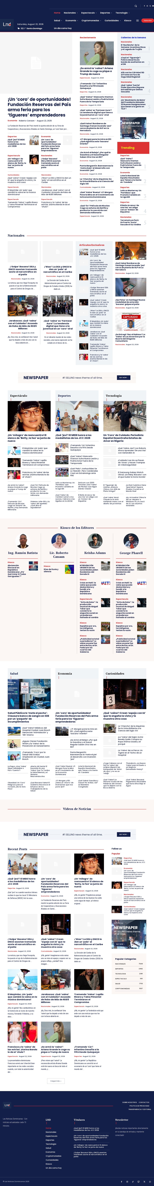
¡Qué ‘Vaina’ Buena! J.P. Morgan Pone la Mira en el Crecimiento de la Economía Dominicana (97, 194)
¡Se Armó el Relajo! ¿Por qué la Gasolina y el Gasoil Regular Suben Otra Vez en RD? (95, 154)
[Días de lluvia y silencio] (69, 569)
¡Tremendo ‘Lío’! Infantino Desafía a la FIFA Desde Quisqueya (93, 86)
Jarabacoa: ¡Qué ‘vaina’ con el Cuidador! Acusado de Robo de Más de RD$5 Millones (56, 192)
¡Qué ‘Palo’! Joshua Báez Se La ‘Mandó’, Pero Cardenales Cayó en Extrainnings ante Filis (84, 472)
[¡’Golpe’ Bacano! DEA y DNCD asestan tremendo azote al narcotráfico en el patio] (67, 159)
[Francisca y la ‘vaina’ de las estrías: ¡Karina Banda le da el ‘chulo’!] (83, 357)
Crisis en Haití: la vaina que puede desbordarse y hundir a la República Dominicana (88, 588)
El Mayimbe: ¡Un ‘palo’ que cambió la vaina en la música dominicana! (22, 192)
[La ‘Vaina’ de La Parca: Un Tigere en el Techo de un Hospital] (109, 752)
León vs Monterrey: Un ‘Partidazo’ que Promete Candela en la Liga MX (130, 193)
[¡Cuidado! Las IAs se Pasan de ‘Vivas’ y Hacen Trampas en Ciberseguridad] (109, 462)
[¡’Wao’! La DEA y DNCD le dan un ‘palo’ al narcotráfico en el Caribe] (58, 251)
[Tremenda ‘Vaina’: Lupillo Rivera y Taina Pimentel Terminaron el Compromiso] (83, 346)
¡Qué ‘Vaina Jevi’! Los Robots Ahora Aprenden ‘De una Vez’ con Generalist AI (132, 450)
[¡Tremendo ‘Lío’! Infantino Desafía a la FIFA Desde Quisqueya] (61, 447)
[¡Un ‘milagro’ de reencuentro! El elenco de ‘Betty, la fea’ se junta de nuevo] (34, 159)
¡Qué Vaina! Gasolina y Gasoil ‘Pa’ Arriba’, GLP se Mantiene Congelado (88, 783)
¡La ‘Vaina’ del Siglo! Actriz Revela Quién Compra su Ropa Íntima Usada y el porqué (130, 740)
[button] (136, 6)
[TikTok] (133, 1182)
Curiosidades (13, 175)
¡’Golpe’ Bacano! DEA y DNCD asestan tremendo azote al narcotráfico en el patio (51, 163)
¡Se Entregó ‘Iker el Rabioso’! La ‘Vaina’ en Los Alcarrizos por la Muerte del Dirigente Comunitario (130, 337)
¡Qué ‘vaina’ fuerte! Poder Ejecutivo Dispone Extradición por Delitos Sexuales (132, 88)
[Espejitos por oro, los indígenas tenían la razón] (105, 626)
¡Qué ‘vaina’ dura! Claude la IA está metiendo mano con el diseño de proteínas (113, 500)
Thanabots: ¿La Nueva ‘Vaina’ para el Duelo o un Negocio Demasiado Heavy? (136, 766)
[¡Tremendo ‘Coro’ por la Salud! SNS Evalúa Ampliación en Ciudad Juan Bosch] (14, 755)
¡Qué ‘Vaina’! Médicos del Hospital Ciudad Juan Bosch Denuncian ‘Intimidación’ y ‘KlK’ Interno (36, 731)
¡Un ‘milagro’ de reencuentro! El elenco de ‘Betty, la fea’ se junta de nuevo (17, 163)
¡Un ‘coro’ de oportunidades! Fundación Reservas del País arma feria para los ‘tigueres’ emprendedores (39, 107)
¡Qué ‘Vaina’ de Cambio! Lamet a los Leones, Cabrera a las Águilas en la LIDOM (65, 498)
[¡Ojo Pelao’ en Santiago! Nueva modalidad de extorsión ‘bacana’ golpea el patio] (130, 287)
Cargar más (55, 1081)
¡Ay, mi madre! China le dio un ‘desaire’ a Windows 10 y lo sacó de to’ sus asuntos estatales (136, 501)
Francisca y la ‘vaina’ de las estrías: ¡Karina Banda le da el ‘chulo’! (55, 204)
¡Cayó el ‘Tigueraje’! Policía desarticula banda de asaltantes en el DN (132, 60)
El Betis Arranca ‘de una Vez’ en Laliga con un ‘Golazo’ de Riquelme (129, 208)
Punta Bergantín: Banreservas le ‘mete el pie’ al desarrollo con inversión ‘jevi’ (96, 168)
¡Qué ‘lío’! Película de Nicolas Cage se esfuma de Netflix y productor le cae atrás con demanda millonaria (95, 209)
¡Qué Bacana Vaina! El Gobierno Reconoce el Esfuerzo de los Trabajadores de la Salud (40, 786)
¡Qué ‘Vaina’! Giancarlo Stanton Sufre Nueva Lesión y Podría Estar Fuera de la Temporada (97, 99)
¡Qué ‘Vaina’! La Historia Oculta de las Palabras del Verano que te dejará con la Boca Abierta (112, 783)
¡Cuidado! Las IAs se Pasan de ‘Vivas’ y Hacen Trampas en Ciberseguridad (131, 462)
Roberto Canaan (27, 120)
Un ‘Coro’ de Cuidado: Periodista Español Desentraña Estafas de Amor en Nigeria (123, 438)
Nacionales (46, 156)
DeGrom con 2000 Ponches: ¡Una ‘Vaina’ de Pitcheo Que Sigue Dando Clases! (87, 485)
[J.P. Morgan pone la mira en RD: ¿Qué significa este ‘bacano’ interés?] (61, 731)
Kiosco (11, 562)
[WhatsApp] (150, 1182)
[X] (150, 6)
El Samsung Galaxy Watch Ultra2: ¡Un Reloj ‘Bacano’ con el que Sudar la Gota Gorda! (132, 474)
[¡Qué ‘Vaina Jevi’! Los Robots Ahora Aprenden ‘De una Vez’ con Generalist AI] (109, 450)
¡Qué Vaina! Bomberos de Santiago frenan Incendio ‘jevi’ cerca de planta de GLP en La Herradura (96, 127)
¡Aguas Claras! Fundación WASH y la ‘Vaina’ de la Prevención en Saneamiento (36, 743)
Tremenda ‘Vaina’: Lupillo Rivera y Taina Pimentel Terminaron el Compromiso (23, 204)
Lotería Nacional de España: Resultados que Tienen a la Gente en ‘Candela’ (130, 178)
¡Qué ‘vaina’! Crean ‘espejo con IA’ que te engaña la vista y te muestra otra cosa (22, 180)
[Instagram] (147, 6)
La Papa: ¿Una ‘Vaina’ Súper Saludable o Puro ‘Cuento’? (17, 768)
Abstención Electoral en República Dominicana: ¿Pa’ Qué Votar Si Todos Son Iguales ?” (17, 571)
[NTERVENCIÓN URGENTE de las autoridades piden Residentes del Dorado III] (105, 565)
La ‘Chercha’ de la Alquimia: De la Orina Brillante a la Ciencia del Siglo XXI (96, 181)
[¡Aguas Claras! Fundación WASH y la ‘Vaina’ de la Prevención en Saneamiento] (14, 743)
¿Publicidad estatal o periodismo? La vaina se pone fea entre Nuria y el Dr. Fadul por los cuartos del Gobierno (89, 645)
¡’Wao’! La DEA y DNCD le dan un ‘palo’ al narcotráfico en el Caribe (56, 180)
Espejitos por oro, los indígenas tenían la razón (88, 628)
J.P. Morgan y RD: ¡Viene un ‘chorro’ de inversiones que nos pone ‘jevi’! (64, 783)
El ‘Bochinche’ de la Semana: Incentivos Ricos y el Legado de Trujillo (133, 47)
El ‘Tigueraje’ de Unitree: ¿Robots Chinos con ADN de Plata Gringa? (111, 488)
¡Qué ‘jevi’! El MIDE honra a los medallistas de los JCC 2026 (17, 142)
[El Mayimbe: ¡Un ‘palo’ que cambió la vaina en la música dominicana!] (83, 323)
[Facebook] (144, 6)
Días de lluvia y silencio (51, 570)
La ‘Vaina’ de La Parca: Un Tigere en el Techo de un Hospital (130, 752)
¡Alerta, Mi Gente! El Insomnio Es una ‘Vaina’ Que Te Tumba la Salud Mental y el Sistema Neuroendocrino (40, 771)
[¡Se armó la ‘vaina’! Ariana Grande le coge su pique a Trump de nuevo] (97, 53)
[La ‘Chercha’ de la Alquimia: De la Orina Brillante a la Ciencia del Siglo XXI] (109, 728)
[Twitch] (138, 1182)
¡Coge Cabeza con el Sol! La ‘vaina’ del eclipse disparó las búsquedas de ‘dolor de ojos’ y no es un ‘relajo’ (112, 768)
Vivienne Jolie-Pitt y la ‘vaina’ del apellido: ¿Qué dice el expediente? (40, 504)
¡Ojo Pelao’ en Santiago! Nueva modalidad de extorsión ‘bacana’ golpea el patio (130, 302)
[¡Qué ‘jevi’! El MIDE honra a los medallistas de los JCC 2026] (34, 140)
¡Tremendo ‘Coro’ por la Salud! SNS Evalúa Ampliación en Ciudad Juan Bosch (35, 756)
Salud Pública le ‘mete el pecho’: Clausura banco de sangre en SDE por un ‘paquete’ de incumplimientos (28, 717)
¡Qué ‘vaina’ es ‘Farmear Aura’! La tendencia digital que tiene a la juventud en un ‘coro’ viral (96, 112)
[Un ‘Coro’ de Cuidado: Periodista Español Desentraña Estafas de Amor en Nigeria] (124, 416)
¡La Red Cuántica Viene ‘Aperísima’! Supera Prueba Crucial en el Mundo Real (136, 488)
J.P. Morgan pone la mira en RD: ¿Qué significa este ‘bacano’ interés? (96, 141)
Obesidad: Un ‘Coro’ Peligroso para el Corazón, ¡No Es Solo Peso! (17, 785)
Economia (12, 121)
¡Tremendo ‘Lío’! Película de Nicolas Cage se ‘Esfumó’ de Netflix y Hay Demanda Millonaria (18, 505)
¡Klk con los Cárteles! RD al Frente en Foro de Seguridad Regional (132, 74)
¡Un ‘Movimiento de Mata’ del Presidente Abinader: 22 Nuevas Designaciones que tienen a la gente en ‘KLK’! (133, 104)
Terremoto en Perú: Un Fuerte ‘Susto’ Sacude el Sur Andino (130, 222)
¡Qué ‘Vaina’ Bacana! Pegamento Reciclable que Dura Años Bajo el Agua (136, 782)
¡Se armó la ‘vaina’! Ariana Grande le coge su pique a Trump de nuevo (96, 71)
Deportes (12, 136)
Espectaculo (14, 156)
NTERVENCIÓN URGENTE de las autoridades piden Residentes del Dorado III (89, 569)
